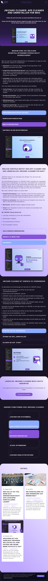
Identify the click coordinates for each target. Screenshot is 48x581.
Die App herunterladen (26, 2)
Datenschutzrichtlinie (8, 577)
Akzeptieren (40, 575)
